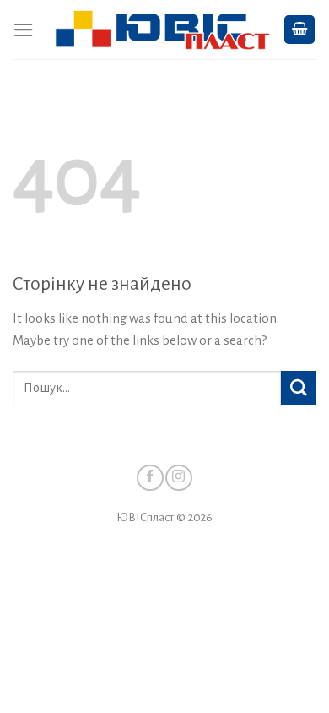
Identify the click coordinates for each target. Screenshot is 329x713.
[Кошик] (300, 29)
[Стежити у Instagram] (178, 478)
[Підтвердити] (298, 388)
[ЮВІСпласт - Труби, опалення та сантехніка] (162, 30)
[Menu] (24, 30)
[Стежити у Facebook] (150, 478)
